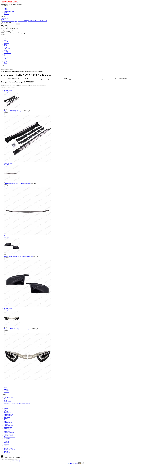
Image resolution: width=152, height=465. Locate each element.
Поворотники (7, 412)
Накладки (6, 442)
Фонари (6, 411)
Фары (5, 410)
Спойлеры (6, 444)
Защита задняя (8, 422)
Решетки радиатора (9, 432)
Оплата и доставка (9, 11)
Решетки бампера (8, 434)
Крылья (6, 451)
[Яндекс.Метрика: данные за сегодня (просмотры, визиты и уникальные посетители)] (73, 463)
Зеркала (6, 447)
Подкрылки (7, 452)
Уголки (6, 424)
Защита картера (8, 427)
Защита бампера (8, 415)
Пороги (6, 418)
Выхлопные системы (9, 449)
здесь (16, 2)
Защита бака (7, 431)
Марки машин (7, 401)
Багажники (7, 439)
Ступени (6, 421)
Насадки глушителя (9, 448)
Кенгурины (7, 417)
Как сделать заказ (8, 397)
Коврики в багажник (9, 437)
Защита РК (7, 429)
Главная (6, 8)
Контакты (6, 14)
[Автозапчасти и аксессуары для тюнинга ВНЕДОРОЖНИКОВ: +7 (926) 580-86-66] (24, 21)
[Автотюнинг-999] (2, 457)
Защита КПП (7, 428)
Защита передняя (8, 414)
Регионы (6, 392)
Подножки (7, 419)
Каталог (6, 9)
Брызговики (7, 438)
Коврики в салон (8, 435)
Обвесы (6, 408)
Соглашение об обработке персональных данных (17, 403)
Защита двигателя (8, 425)
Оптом (5, 12)
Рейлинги (6, 441)
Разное (5, 445)
